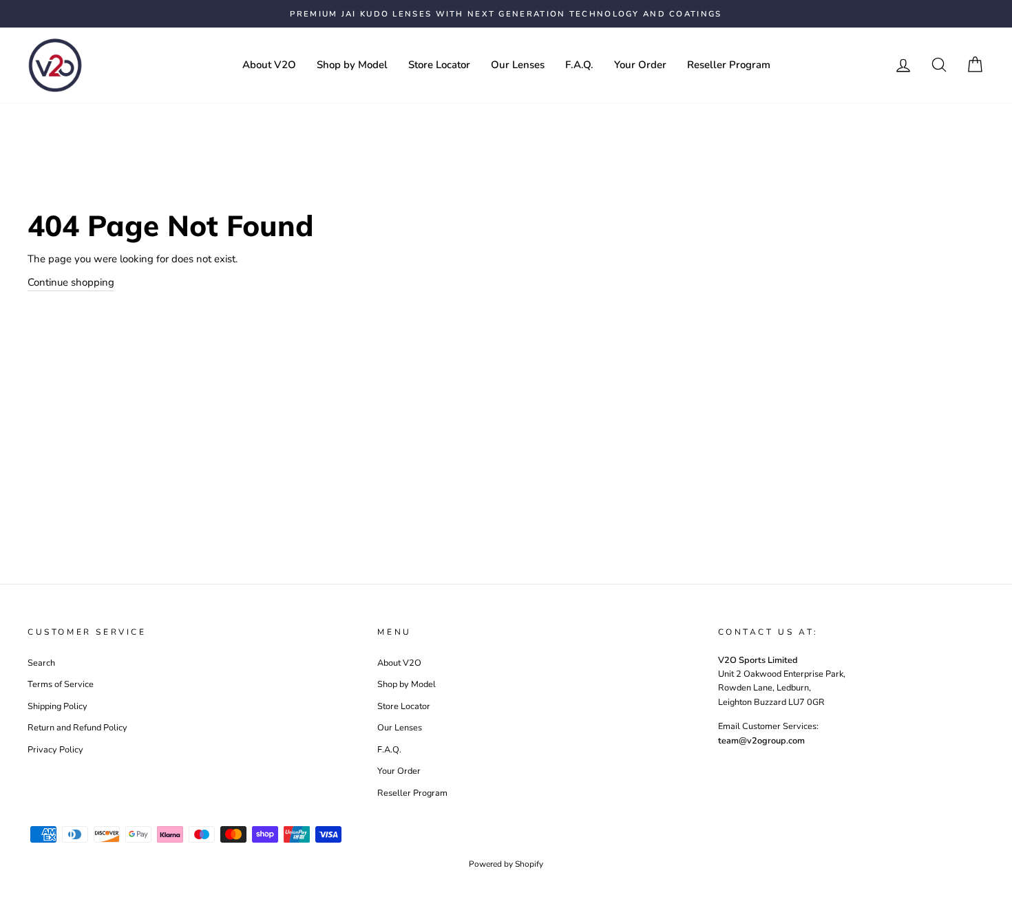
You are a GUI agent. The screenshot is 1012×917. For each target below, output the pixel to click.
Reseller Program (728, 65)
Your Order (640, 65)
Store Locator (439, 65)
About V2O (269, 65)
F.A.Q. (579, 65)
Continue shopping (71, 282)
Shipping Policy (57, 706)
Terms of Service (61, 684)
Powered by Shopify (506, 863)
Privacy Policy (55, 750)
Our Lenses (518, 65)
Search (41, 663)
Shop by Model (352, 65)
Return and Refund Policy (77, 727)
